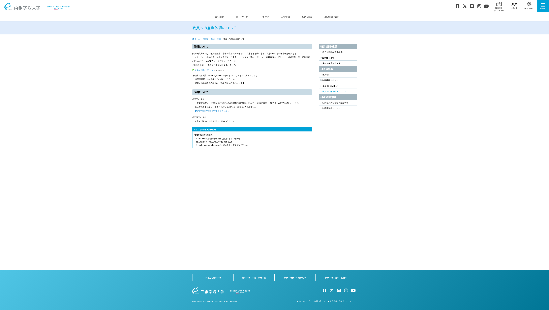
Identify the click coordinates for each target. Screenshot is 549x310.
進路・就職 (307, 17)
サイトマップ (304, 301)
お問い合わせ (319, 301)
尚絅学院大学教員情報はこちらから (213, 110)
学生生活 (264, 17)
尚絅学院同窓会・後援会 (336, 277)
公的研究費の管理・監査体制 (335, 102)
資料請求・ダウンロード (499, 9)
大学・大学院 (242, 17)
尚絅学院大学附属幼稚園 (295, 277)
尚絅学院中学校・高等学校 (254, 277)
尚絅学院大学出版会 (331, 63)
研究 (219, 38)
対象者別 (514, 8)
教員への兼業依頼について (334, 91)
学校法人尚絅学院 (213, 277)
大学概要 (219, 17)
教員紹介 (326, 74)
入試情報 (285, 17)
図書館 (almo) (328, 57)
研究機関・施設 (331, 17)
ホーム (197, 38)
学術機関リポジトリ (331, 80)
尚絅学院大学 (36, 6)
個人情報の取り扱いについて (342, 301)
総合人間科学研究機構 (332, 52)
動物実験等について (331, 108)
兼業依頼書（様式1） (204, 70)
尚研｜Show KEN (330, 85)
